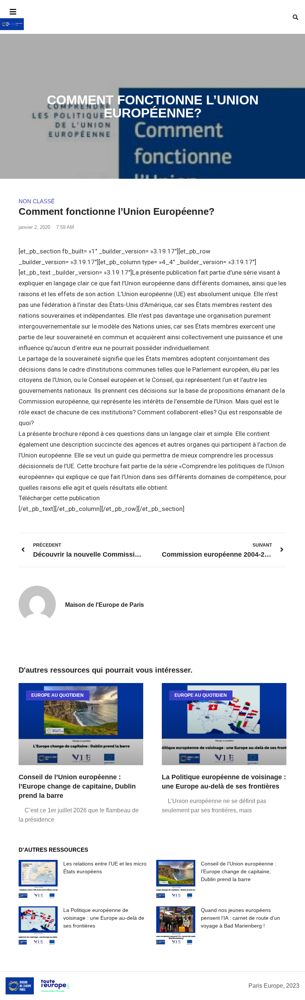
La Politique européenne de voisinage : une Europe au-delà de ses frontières (103, 918)
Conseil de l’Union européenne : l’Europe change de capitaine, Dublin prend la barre (77, 786)
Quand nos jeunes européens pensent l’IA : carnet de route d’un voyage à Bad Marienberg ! (240, 918)
